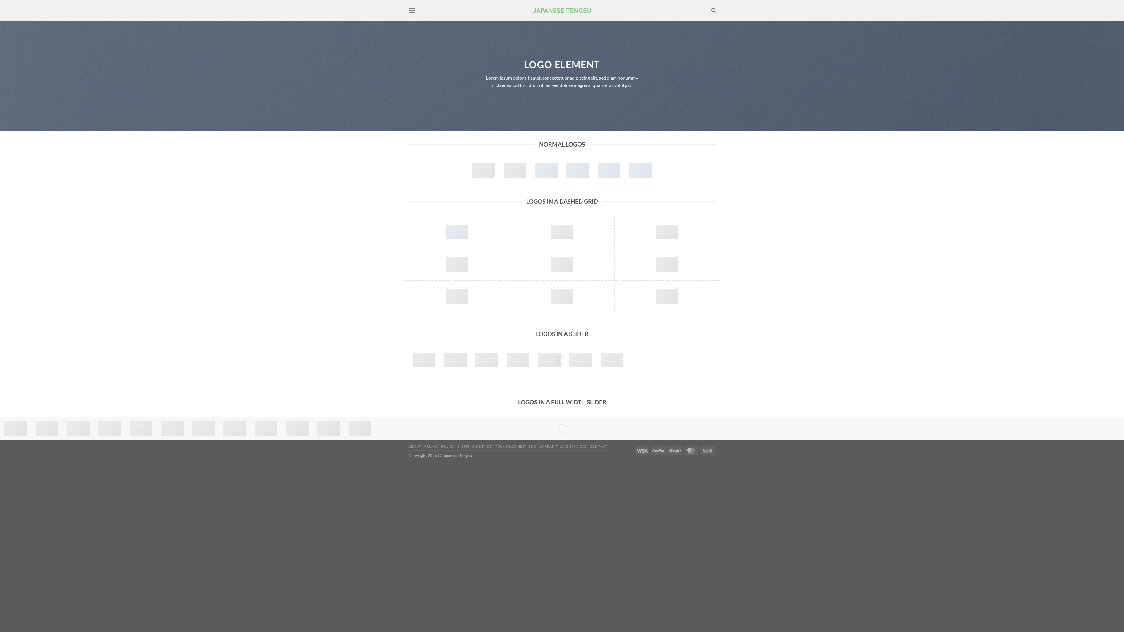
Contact (598, 446)
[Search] (713, 10)
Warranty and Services (563, 446)
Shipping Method (475, 446)
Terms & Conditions (515, 446)
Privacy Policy (439, 446)
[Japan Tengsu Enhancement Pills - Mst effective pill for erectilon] (562, 10)
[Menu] (411, 10)
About (415, 446)
